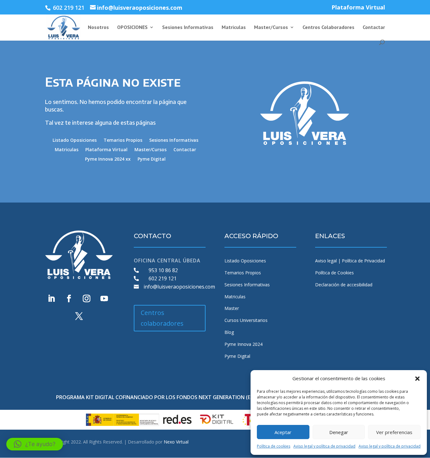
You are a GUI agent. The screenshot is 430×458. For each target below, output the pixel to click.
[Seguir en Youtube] (104, 298)
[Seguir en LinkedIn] (51, 298)
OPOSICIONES (132, 27)
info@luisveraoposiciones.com (179, 286)
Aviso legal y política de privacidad (324, 446)
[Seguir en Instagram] (86, 298)
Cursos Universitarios (246, 320)
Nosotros (98, 27)
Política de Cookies (334, 273)
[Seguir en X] (79, 316)
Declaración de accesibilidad (343, 285)
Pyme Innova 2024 (243, 344)
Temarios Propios (123, 140)
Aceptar (282, 432)
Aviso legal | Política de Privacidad (350, 261)
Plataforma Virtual (358, 7)
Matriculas (234, 27)
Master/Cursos (271, 27)
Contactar (374, 27)
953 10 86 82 (163, 270)
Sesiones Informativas (187, 27)
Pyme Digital (152, 159)
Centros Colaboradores (328, 27)
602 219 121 (163, 278)
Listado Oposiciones (75, 140)
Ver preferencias (394, 432)
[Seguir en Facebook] (68, 298)
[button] (417, 378)
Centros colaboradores (162, 318)
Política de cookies (273, 446)
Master (231, 308)
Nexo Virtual (176, 442)
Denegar (338, 432)
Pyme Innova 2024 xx (108, 159)
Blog (229, 332)
